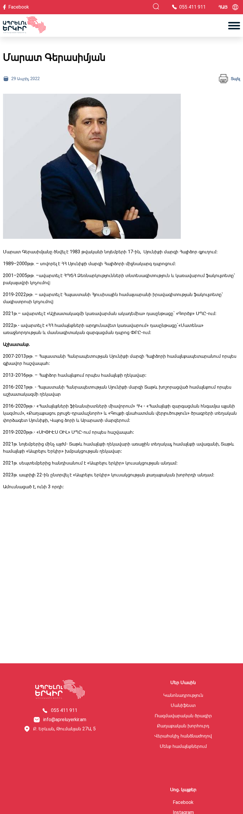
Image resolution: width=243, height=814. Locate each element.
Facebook (183, 802)
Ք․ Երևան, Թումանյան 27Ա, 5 (64, 729)
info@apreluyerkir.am (64, 719)
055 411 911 (64, 710)
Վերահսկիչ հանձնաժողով (183, 736)
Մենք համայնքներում (183, 746)
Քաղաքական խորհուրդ (183, 726)
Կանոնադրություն (183, 695)
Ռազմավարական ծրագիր (183, 715)
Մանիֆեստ (183, 705)
